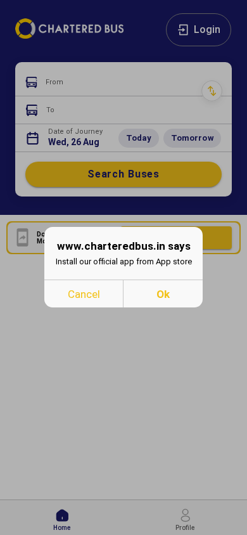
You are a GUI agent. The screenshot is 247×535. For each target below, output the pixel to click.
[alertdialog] (123, 267)
